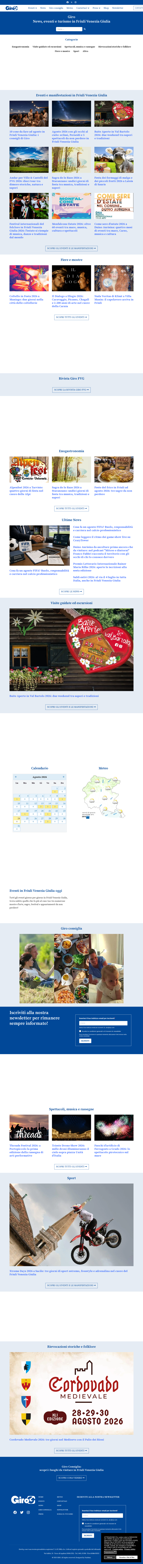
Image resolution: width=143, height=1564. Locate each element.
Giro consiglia (56, 8)
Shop (106, 8)
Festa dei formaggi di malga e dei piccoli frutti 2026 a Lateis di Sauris (113, 181)
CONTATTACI (62, 1501)
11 (26, 805)
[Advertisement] (71, 72)
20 (42, 812)
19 (35, 812)
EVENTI (41, 1501)
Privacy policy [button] (129, 1549)
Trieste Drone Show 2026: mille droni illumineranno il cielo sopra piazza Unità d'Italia (70, 1150)
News (43, 8)
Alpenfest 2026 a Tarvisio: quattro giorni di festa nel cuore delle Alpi (26, 491)
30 (63, 820)
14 (49, 805)
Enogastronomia (20, 46)
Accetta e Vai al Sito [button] (126, 1557)
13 (42, 805)
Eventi (31, 8)
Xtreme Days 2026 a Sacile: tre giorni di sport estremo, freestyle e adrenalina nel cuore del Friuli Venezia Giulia (68, 1272)
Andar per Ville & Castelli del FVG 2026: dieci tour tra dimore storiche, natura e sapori (28, 183)
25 (26, 820)
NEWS (40, 1505)
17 (18, 812)
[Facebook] (68, 2)
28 (49, 820)
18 (26, 812)
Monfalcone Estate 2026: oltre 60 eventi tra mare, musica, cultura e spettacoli (71, 227)
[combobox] (69, 29)
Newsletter (117, 8)
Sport (76, 51)
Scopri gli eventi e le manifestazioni (70, 248)
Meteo (69, 8)
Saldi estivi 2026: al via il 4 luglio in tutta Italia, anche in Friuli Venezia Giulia (99, 579)
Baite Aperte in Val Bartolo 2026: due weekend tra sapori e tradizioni (113, 135)
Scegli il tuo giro (36, 14)
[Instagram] (75, 2)
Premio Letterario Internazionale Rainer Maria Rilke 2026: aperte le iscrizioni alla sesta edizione (100, 567)
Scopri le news (70, 591)
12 (35, 805)
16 (63, 805)
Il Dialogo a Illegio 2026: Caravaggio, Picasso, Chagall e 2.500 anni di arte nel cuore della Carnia (71, 301)
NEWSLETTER (62, 1510)
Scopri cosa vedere (70, 1478)
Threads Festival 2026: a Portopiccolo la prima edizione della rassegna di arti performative (26, 1150)
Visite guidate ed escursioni (47, 46)
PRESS (40, 1514)
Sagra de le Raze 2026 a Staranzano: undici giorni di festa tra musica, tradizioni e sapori (70, 183)
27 (42, 820)
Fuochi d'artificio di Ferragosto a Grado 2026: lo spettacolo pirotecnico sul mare (112, 1150)
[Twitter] (71, 2)
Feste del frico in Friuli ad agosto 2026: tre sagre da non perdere (113, 491)
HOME (40, 1497)
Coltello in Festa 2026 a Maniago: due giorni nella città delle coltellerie (26, 300)
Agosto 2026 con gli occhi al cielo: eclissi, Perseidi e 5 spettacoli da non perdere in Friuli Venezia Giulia (70, 136)
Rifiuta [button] (109, 1557)
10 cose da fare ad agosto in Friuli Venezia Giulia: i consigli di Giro (27, 135)
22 (56, 812)
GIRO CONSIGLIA (45, 1510)
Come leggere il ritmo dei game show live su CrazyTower (101, 538)
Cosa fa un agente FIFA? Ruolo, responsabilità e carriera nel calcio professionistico (39, 572)
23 (63, 812)
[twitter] (21, 1510)
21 (49, 812)
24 (18, 820)
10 (18, 805)
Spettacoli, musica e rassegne (80, 46)
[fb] (14, 1510)
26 (35, 820)
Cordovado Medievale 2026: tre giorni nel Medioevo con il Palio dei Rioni (56, 1439)
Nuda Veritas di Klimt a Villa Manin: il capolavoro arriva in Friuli (114, 300)
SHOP (59, 1505)
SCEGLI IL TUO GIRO (65, 1514)
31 (18, 827)
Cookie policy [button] (118, 1549)
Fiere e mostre (62, 51)
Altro (85, 51)
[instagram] (28, 1510)
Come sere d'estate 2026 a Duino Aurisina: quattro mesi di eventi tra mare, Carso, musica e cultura (113, 229)
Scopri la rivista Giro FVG (70, 390)
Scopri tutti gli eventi (70, 317)
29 (56, 820)
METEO (60, 1497)
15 (56, 805)
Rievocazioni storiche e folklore (114, 46)
